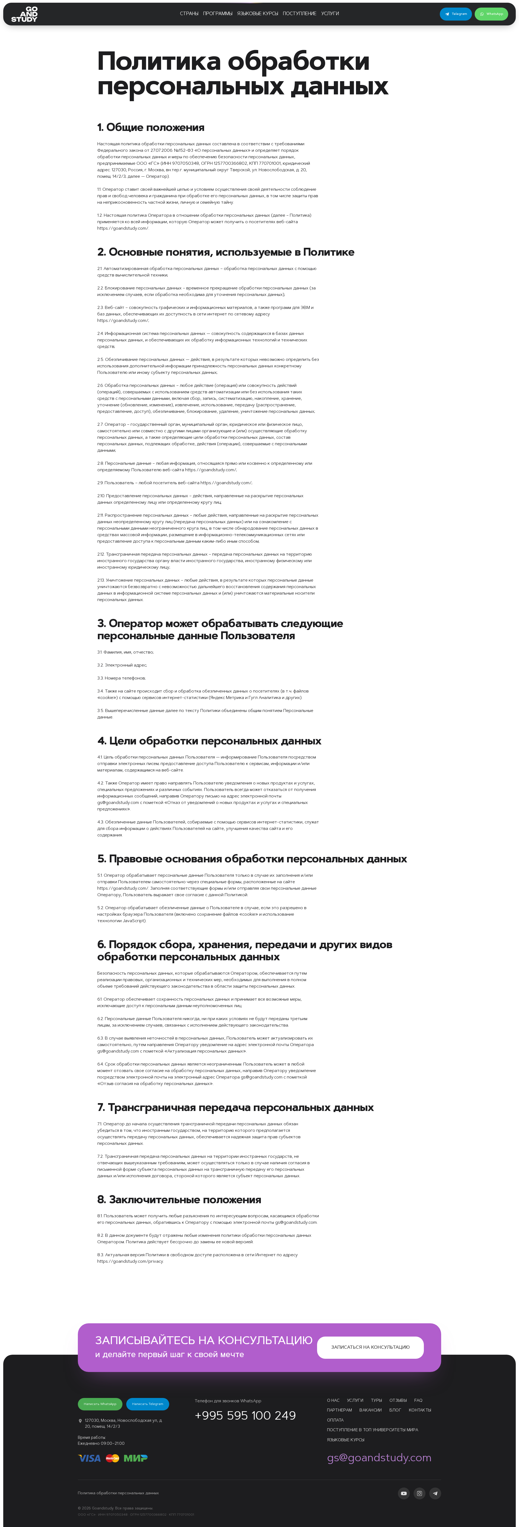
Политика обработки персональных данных (118, 1493)
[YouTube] (404, 1493)
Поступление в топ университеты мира (372, 1430)
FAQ (418, 1401)
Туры (376, 1401)
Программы (217, 14)
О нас (333, 1401)
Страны (189, 14)
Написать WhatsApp (100, 1404)
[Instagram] (419, 1493)
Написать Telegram (147, 1404)
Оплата (335, 1421)
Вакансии (371, 1411)
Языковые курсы (257, 14)
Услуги (330, 14)
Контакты (420, 1411)
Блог (395, 1411)
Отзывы (398, 1401)
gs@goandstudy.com (379, 1458)
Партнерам (339, 1411)
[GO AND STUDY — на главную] (24, 14)
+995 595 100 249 (245, 1417)
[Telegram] (435, 1493)
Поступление (300, 14)
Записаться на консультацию (370, 1347)
